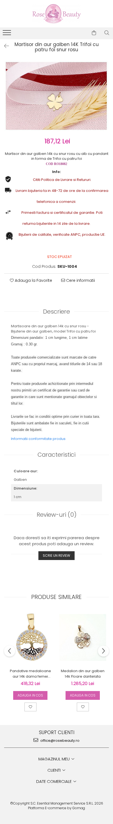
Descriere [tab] (56, 312)
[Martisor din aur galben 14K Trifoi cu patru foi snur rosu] (56, 95)
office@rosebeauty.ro (59, 740)
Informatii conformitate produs (38, 438)
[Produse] (7, 34)
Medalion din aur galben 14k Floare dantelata (82, 673)
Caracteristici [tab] (56, 455)
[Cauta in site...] (107, 32)
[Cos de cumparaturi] (94, 32)
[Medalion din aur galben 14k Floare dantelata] (82, 637)
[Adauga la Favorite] (30, 707)
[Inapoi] (4, 46)
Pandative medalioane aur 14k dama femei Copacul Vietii (30, 673)
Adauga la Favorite (33, 280)
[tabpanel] (56, 95)
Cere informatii (80, 280)
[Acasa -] (56, 13)
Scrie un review (56, 555)
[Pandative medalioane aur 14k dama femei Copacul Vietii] (30, 638)
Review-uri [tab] (57, 515)
